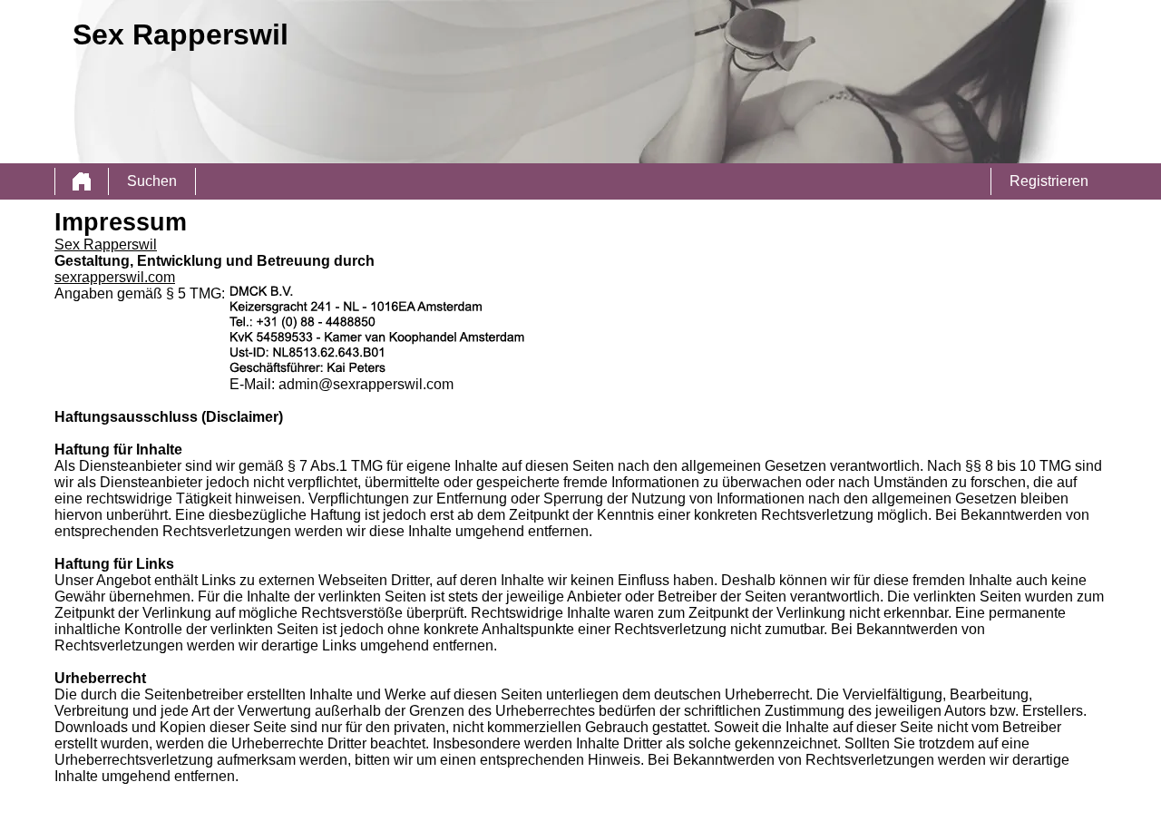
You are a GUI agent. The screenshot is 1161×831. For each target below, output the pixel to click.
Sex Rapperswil (105, 244)
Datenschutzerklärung (280, 817)
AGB (222, 817)
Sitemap (192, 817)
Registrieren (1049, 181)
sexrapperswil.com (114, 277)
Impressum (386, 817)
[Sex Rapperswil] (81, 181)
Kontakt (342, 817)
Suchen (152, 181)
